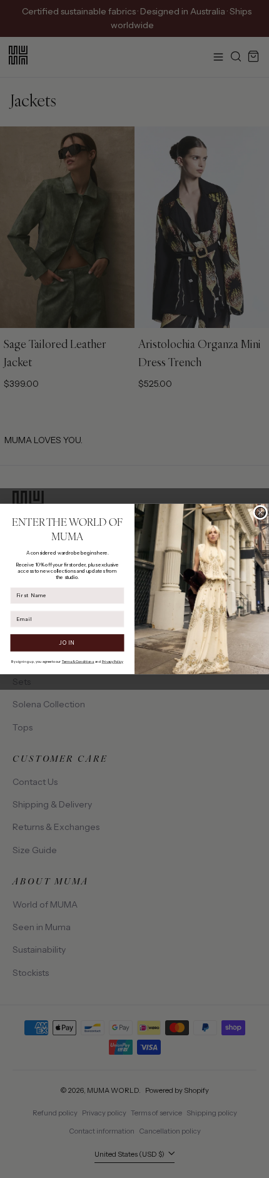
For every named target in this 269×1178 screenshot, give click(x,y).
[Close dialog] (260, 512)
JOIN (66, 642)
